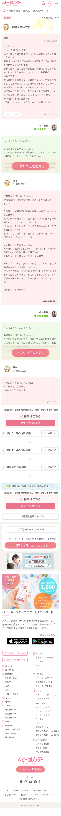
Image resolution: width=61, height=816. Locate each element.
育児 (7, 689)
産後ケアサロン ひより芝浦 (46, 735)
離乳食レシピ (11, 709)
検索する (52, 433)
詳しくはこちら (47, 634)
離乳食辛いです (41, 10)
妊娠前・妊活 (11, 678)
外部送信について (10, 794)
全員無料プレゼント (44, 682)
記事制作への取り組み (16, 653)
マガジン (39, 665)
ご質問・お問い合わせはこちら (30, 545)
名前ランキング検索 (44, 657)
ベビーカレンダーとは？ (13, 790)
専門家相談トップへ (33, 516)
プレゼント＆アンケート (46, 678)
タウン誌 (39, 669)
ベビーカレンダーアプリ (46, 694)
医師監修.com (42, 727)
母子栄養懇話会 (42, 751)
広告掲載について (48, 794)
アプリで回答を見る (30, 166)
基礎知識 (9, 674)
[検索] (50, 4)
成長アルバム (10, 721)
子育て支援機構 (42, 743)
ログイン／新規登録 (30, 769)
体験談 (8, 701)
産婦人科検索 (11, 733)
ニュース (9, 666)
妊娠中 (8, 681)
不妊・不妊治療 (11, 693)
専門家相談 (14, 10)
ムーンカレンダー (43, 707)
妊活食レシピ (11, 717)
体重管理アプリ (42, 698)
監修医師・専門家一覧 (16, 659)
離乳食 (26, 10)
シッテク (39, 719)
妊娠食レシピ (11, 713)
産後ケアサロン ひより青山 (46, 731)
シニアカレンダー (43, 715)
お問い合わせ (33, 798)
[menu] (56, 4)
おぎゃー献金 (41, 747)
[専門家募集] (30, 560)
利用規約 (23, 798)
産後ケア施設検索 (12, 729)
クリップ (14, 114)
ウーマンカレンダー (44, 711)
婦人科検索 (10, 737)
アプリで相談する (30, 423)
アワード (39, 661)
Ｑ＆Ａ (8, 697)
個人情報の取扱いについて (44, 790)
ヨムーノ (39, 723)
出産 (7, 685)
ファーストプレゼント (45, 686)
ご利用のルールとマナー (30, 529)
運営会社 (28, 790)
